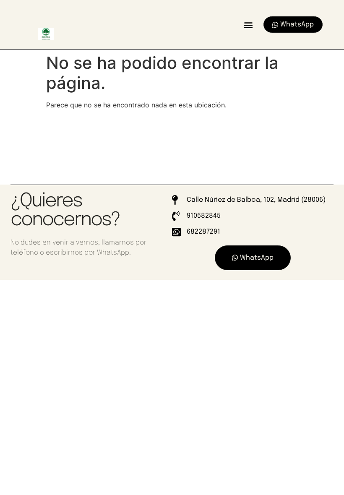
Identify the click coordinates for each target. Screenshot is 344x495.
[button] (248, 24)
